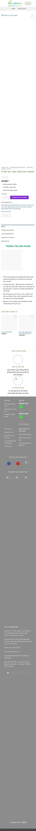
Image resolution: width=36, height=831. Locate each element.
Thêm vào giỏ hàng (19, 197)
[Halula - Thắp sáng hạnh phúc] (15, 3)
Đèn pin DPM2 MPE (6, 332)
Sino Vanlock (23, 207)
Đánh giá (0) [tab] (5, 241)
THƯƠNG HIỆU (16, 208)
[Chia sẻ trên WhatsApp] (3, 215)
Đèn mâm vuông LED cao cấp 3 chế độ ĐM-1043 (25, 332)
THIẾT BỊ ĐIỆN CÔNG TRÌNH (17, 167)
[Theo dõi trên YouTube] (18, 463)
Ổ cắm (8, 169)
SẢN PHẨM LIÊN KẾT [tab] (7, 233)
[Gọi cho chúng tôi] (21, 407)
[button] (2, 3)
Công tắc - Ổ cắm (25, 205)
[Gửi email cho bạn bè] (9, 215)
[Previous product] (6, 177)
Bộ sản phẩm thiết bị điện (14, 205)
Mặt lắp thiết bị (11, 207)
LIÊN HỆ (21, 400)
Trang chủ (4, 167)
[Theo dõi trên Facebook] (9, 463)
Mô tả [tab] (3, 226)
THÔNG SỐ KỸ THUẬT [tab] (7, 237)
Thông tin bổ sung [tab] (7, 230)
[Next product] (3, 177)
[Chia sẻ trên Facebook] (6, 215)
